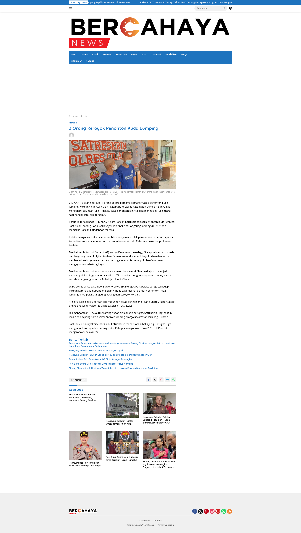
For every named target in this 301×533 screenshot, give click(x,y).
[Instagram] (212, 511)
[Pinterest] (206, 511)
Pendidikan (171, 54)
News (74, 54)
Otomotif (156, 54)
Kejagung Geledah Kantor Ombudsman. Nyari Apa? (96, 350)
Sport (144, 54)
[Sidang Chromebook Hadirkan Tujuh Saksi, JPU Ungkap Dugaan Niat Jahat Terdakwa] (159, 445)
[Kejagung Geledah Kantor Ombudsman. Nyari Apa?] (122, 405)
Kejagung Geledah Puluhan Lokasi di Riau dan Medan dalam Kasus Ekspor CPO (110, 354)
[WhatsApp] (223, 511)
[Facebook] (194, 511)
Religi (184, 54)
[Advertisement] (163, 88)
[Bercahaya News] (150, 31)
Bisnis (134, 54)
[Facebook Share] (148, 379)
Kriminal (107, 54)
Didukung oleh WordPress (140, 525)
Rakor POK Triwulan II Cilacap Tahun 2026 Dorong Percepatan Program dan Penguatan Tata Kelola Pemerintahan (168, 2)
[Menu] (71, 8)
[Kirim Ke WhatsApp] (173, 379)
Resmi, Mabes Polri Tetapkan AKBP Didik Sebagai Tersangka (100, 359)
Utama (84, 54)
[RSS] (229, 511)
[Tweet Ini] (155, 379)
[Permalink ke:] (71, 134)
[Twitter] (200, 511)
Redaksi (90, 61)
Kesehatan (121, 54)
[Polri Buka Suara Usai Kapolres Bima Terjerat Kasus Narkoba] (122, 442)
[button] (224, 8)
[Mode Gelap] (230, 8)
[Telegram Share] (167, 379)
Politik (95, 54)
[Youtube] (217, 511)
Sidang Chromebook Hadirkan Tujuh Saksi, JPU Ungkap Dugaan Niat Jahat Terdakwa (113, 368)
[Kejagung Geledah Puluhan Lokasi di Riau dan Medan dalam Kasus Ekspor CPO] (159, 403)
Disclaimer (76, 61)
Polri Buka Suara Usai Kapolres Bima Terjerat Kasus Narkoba (101, 363)
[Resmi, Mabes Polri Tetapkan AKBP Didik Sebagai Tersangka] (85, 445)
